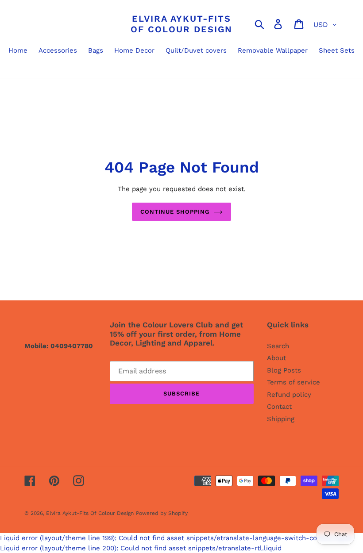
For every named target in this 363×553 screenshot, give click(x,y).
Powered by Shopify (162, 513)
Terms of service (293, 382)
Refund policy (289, 395)
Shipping (280, 419)
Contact (279, 407)
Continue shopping (175, 211)
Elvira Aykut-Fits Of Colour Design (181, 24)
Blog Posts (284, 370)
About (276, 358)
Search (278, 346)
